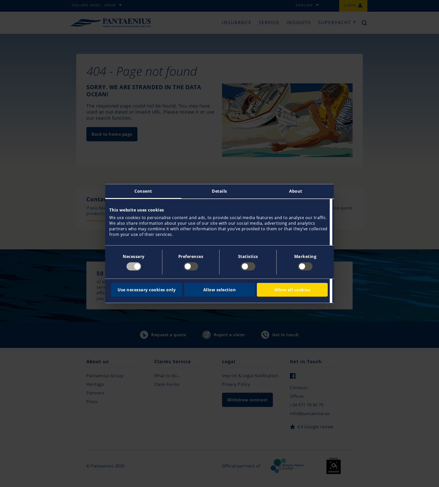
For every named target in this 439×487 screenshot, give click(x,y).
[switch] (191, 266)
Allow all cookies (292, 290)
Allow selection (219, 290)
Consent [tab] (143, 191)
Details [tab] (219, 191)
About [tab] (295, 191)
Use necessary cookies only (147, 290)
